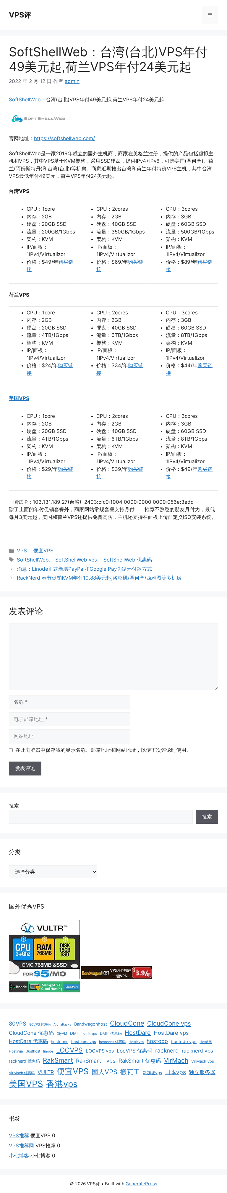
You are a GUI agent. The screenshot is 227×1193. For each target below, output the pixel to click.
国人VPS (104, 1072)
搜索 (14, 806)
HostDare (138, 1032)
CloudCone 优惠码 (31, 1033)
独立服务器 (202, 1072)
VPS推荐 (19, 1135)
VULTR (46, 1072)
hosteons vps (83, 1042)
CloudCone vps (169, 1023)
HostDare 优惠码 (28, 1041)
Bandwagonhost (90, 1023)
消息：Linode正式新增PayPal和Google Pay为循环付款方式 (84, 569)
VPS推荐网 (21, 1146)
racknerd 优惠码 (24, 1061)
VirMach (176, 1060)
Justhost (33, 1051)
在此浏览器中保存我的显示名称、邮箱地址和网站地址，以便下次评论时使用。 (103, 750)
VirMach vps (202, 1061)
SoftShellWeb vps (76, 560)
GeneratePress (141, 1183)
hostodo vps (184, 1041)
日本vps (175, 1072)
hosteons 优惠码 (112, 1042)
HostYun (16, 1051)
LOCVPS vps (100, 1051)
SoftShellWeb (25, 100)
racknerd (167, 1050)
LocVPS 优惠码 (134, 1051)
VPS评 (20, 14)
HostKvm (136, 1042)
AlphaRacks (62, 1024)
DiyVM (62, 1034)
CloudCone (127, 1023)
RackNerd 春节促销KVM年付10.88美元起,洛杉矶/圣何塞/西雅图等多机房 (99, 578)
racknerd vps (197, 1051)
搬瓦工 (130, 1072)
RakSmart (58, 1060)
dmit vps (90, 1034)
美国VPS (19, 398)
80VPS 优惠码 (40, 1024)
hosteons (59, 1041)
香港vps (61, 1084)
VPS (22, 551)
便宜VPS (43, 551)
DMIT (75, 1033)
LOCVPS (69, 1050)
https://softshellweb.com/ (64, 138)
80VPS (17, 1023)
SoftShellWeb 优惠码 (127, 560)
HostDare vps (171, 1032)
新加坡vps (152, 1072)
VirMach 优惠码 (22, 1073)
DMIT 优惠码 (111, 1033)
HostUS (206, 1042)
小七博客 (19, 1156)
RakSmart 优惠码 (140, 1060)
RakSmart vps (96, 1060)
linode (48, 1051)
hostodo (157, 1041)
